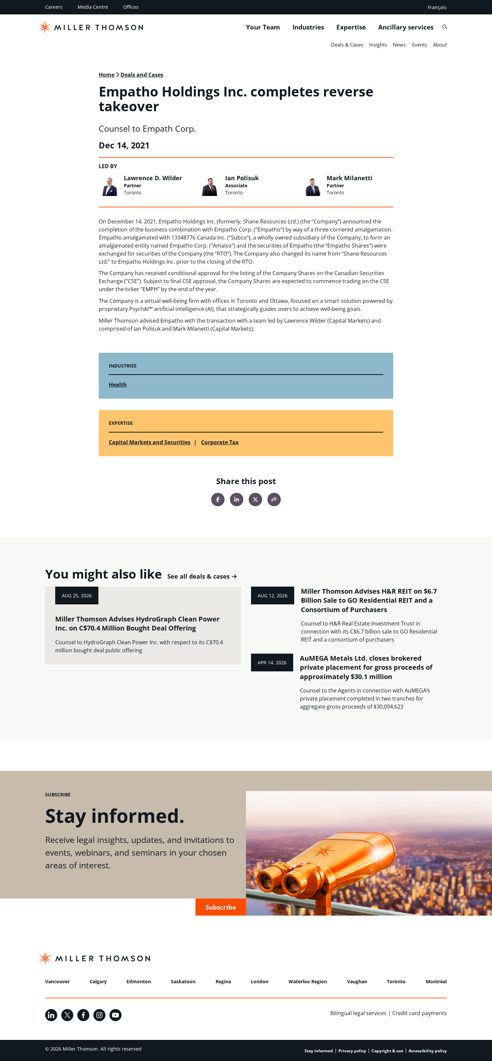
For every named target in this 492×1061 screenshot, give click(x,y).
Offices (131, 7)
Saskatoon (183, 981)
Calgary (98, 981)
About (440, 44)
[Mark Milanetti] (312, 185)
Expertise (351, 27)
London (259, 981)
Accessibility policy (428, 1051)
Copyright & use (387, 1051)
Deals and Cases (141, 74)
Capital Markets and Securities (149, 442)
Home (106, 74)
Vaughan (357, 981)
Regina (223, 981)
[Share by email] (274, 499)
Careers (54, 7)
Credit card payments (419, 1013)
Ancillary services (405, 27)
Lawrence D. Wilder (153, 178)
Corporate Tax (220, 442)
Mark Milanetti (350, 178)
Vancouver (57, 981)
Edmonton (139, 981)
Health (118, 384)
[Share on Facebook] (218, 499)
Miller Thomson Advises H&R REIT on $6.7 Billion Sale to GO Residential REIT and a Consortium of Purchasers (369, 600)
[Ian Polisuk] (211, 185)
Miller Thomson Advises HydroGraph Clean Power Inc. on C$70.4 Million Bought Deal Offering (137, 623)
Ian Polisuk (242, 178)
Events (419, 44)
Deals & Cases (347, 44)
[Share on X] (255, 499)
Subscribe (221, 907)
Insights (378, 44)
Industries (308, 27)
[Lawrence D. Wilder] (109, 185)
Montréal (436, 981)
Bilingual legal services (358, 1013)
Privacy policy (352, 1051)
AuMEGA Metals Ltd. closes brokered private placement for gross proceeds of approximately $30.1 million (366, 667)
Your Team (263, 27)
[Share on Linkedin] (236, 499)
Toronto (396, 981)
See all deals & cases (198, 576)
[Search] (444, 26)
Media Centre (93, 7)
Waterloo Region (308, 981)
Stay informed (319, 1051)
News (399, 44)
